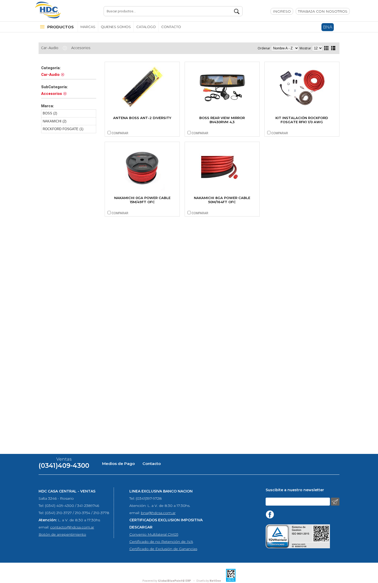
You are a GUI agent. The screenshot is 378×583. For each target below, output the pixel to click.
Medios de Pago (118, 463)
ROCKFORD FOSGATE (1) (63, 129)
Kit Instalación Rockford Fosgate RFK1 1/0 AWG (301, 120)
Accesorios (81, 47)
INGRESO (282, 11)
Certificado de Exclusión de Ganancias (163, 548)
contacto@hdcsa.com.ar (72, 527)
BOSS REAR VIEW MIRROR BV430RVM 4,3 (222, 120)
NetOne (208, 581)
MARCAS (87, 27)
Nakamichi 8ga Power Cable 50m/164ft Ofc (222, 200)
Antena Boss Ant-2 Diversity (142, 118)
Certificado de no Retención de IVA (161, 541)
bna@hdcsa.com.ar (158, 512)
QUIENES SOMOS (116, 27)
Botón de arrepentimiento (62, 534)
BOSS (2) (50, 113)
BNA (327, 27)
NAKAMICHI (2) (54, 121)
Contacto (151, 463)
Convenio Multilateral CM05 (153, 534)
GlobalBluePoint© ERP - (169, 581)
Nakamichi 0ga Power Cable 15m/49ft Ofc (142, 200)
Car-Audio (49, 47)
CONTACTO (171, 27)
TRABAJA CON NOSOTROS (322, 11)
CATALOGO (146, 27)
